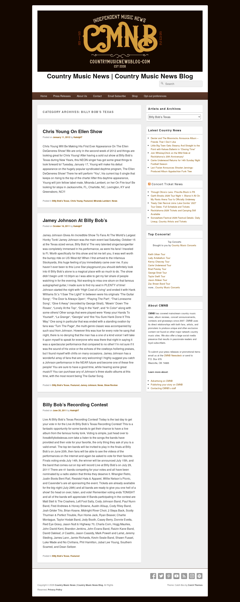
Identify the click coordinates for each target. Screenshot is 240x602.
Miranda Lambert (102, 200)
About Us (82, 96)
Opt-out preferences (155, 96)
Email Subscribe (117, 96)
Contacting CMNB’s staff (163, 388)
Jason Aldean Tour (157, 280)
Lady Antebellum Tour (159, 258)
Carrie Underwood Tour (159, 265)
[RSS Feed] (184, 576)
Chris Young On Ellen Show (72, 131)
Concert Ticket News (167, 184)
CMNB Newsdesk (173, 355)
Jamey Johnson (88, 385)
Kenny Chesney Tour (158, 261)
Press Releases (62, 96)
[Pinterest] (169, 576)
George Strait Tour (157, 272)
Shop (135, 96)
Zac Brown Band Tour (159, 283)
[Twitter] (161, 576)
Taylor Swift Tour (156, 276)
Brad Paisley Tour (157, 269)
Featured (88, 200)
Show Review (111, 385)
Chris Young (76, 200)
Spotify (200, 576)
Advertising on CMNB (162, 380)
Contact (97, 96)
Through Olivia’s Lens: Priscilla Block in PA (173, 192)
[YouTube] (176, 576)
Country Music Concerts (184, 245)
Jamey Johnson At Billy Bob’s (75, 220)
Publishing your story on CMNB (167, 384)
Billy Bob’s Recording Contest (75, 404)
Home (43, 96)
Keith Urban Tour (156, 254)
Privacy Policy (55, 589)
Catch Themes (195, 585)
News (114, 200)
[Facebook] (153, 576)
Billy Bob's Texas (60, 200)
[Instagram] (192, 576)
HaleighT (77, 137)
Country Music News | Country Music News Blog (120, 75)
